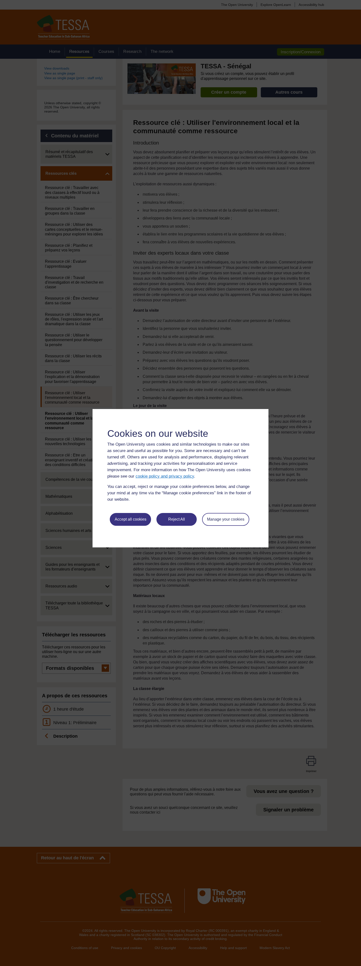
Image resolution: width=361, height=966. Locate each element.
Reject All (176, 519)
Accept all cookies (130, 519)
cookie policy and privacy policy (165, 476)
